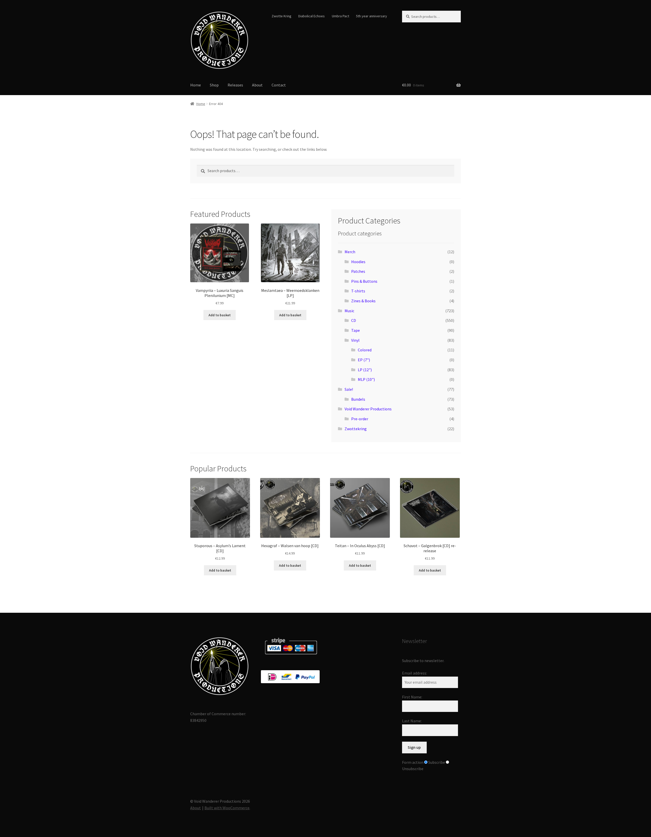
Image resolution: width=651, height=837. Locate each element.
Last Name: (412, 720)
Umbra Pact (340, 16)
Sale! (349, 389)
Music (349, 310)
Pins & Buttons (364, 281)
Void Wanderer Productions (368, 408)
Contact (279, 84)
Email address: (414, 673)
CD (353, 320)
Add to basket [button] (220, 315)
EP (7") (364, 359)
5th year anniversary (371, 16)
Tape (355, 330)
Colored (365, 349)
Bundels (358, 399)
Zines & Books (363, 300)
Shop (214, 84)
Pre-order (359, 418)
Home (195, 84)
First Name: (412, 696)
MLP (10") (366, 379)
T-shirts (358, 290)
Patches (358, 271)
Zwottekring (356, 428)
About (257, 84)
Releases (235, 84)
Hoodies (358, 261)
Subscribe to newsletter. (423, 660)
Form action (412, 762)
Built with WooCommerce (226, 807)
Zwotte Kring (281, 16)
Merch (350, 251)
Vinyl (355, 340)
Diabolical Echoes (311, 16)
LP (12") (365, 369)
